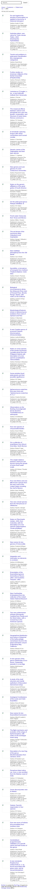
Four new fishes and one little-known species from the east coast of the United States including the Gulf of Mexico (18, 484)
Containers (10, 7)
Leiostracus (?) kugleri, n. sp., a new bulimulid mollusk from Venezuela (18, 93)
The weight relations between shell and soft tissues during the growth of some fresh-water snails (18, 463)
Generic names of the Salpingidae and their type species (17, 151)
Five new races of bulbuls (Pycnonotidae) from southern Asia (19, 824)
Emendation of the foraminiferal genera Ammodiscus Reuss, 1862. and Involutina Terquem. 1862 (17, 575)
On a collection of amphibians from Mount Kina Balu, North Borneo (18, 444)
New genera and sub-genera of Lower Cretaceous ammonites (18, 168)
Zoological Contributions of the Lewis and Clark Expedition (18, 699)
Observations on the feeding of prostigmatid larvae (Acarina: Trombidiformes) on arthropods (18, 410)
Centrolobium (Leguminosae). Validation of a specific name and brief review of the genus (18, 843)
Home (3, 7)
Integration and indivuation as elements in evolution (18, 558)
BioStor (3, 885)
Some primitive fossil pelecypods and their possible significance (17, 375)
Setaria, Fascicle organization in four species (16, 807)
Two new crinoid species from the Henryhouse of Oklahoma (18, 503)
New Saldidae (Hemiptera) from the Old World (18, 252)
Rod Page (17, 885)
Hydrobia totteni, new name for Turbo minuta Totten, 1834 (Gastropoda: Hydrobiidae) (18, 37)
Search (25, 2)
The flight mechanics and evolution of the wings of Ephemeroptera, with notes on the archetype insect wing (18, 733)
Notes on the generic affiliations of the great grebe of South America (18, 186)
